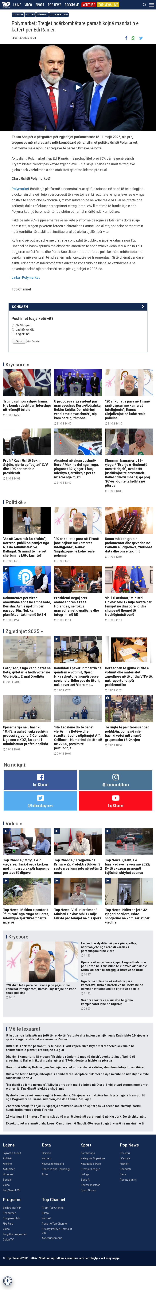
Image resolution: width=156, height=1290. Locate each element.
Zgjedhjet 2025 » (24, 631)
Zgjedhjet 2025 (59, 14)
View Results (33, 341)
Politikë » (16, 502)
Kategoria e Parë (91, 1163)
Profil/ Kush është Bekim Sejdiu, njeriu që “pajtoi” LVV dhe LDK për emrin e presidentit (25, 469)
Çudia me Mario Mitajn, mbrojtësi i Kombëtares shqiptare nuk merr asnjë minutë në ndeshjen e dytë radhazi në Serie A (77, 1076)
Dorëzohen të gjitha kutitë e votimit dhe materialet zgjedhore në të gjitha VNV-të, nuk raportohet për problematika (129, 679)
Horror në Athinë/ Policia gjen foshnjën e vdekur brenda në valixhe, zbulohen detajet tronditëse (75, 1067)
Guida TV (8, 1239)
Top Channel (40, 784)
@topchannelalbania (115, 784)
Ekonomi (8, 1174)
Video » (14, 823)
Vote (19, 341)
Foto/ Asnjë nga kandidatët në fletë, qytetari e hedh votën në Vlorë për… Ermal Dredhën (27, 674)
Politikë (30, 14)
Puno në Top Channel (54, 1223)
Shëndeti (125, 1169)
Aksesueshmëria (52, 1238)
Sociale (7, 1179)
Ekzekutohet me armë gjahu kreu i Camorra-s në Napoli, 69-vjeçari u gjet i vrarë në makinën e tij (75, 1123)
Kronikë (7, 1163)
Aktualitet (9, 1169)
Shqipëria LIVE (11, 1218)
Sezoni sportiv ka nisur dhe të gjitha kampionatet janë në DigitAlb (107, 1004)
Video (28, 4)
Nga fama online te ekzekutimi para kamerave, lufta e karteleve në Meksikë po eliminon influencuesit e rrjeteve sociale (112, 987)
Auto (45, 1174)
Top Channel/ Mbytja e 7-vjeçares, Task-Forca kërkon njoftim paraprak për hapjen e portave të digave (26, 866)
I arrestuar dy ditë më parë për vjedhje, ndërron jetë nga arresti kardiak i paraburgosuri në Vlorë (109, 949)
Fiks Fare (8, 1223)
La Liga (85, 1174)
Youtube (89, 4)
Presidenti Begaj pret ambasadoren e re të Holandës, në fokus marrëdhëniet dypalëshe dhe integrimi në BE (76, 609)
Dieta (123, 1174)
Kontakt (46, 1218)
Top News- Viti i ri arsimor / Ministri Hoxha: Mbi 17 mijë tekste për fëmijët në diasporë (77, 914)
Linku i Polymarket (26, 277)
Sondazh (20, 307)
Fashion (124, 1163)
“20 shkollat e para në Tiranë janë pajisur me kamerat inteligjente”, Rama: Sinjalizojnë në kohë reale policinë (127, 412)
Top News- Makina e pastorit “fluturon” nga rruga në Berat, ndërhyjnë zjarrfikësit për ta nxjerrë (26, 916)
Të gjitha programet (15, 1234)
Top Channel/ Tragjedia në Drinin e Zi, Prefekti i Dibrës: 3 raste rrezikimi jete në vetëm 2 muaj (78, 866)
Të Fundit (42, 14)
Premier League (90, 1169)
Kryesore (18, 14)
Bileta (45, 1213)
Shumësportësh (90, 1184)
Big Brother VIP (12, 1207)
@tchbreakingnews (40, 805)
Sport (40, 4)
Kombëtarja (88, 1153)
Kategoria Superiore (93, 1158)
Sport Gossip (88, 1190)
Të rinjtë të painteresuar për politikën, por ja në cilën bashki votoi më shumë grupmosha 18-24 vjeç (127, 736)
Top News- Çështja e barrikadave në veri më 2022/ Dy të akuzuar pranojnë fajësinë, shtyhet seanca (127, 866)
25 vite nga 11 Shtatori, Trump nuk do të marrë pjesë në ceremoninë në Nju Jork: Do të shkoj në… (76, 1116)
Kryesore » (17, 364)
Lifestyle (125, 1158)
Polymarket (20, 189)
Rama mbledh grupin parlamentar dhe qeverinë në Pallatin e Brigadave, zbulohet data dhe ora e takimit (128, 547)
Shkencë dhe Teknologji (56, 1169)
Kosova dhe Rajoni (53, 1163)
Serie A (85, 1179)
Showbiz (125, 1153)
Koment (46, 1158)
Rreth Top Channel (53, 1207)
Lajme (17, 4)
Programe (72, 4)
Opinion (46, 1153)
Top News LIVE (108, 4)
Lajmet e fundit (12, 1153)
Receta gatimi (128, 1179)
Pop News (54, 4)
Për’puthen (9, 1213)
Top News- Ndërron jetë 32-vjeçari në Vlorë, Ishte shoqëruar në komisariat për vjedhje (127, 916)
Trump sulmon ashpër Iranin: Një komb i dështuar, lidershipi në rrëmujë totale (27, 408)
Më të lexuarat (24, 1029)
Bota (46, 1145)
